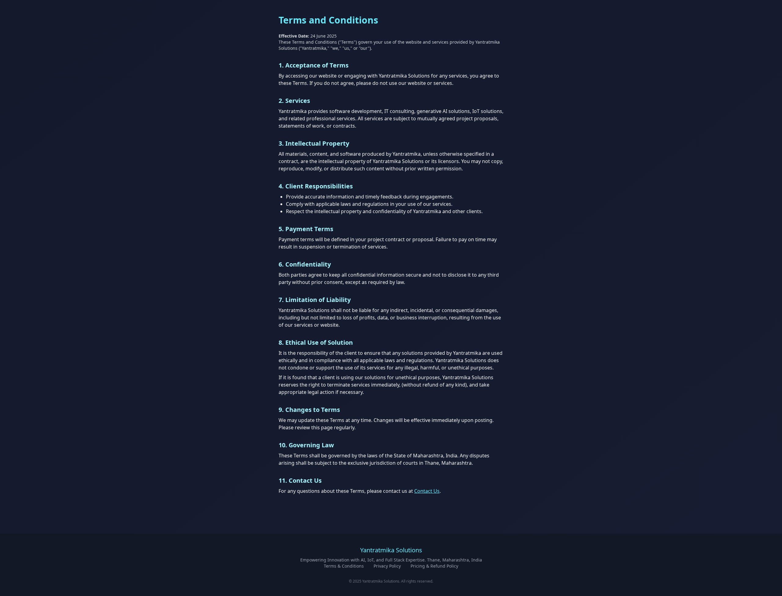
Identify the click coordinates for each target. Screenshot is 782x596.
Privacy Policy (387, 566)
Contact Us (427, 491)
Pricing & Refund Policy (434, 566)
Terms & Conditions (344, 566)
